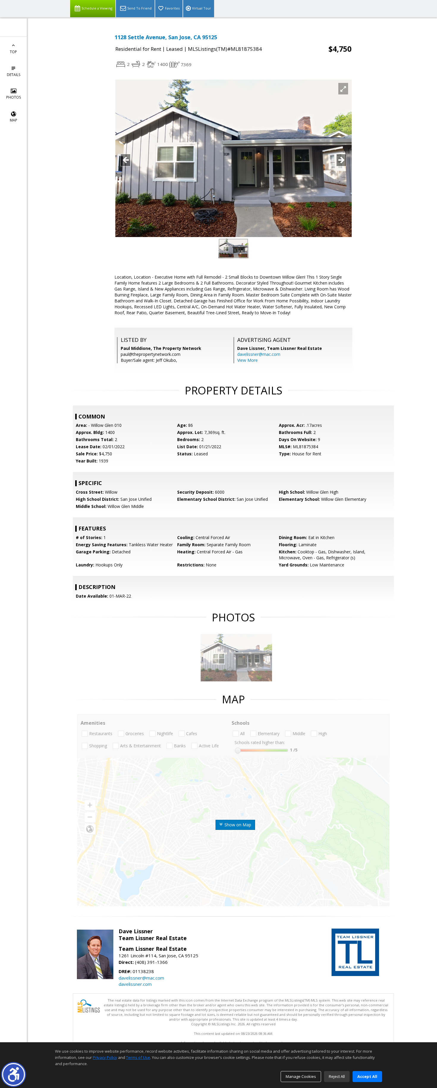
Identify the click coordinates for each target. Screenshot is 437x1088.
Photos (13, 97)
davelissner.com (135, 984)
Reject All (337, 1076)
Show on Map (237, 825)
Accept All (367, 1076)
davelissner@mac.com (258, 354)
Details (13, 74)
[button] (13, 1074)
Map (13, 120)
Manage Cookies (301, 1076)
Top (13, 51)
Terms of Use (138, 1057)
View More (247, 360)
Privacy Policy (105, 1057)
